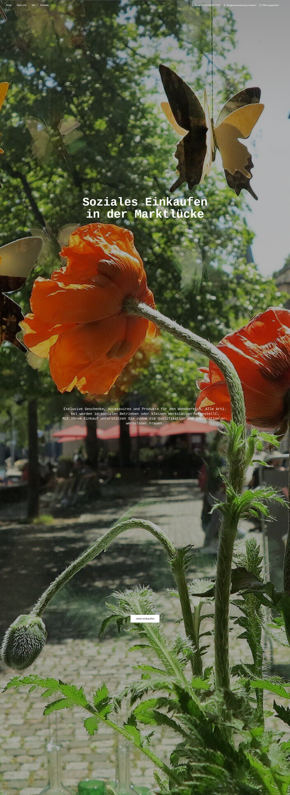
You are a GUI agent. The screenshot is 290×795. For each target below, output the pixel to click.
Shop (9, 5)
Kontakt (44, 5)
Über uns (22, 5)
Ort (33, 5)
